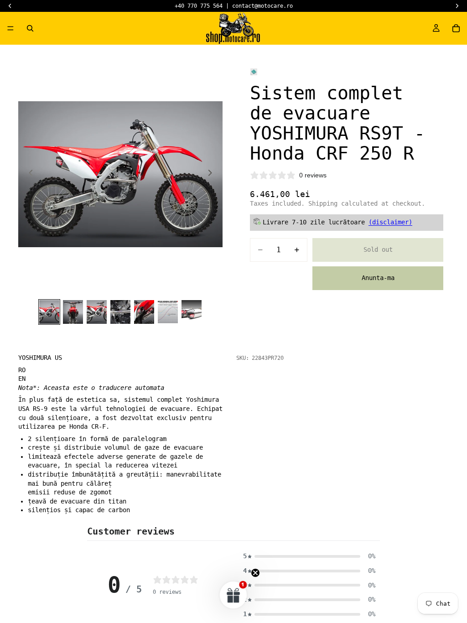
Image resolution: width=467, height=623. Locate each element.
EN (22, 378)
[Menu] (10, 28)
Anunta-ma (378, 277)
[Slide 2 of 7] (73, 312)
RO (22, 370)
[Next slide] (212, 174)
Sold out (378, 249)
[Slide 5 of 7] (144, 312)
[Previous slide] (28, 174)
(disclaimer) (390, 222)
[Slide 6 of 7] (168, 312)
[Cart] (456, 28)
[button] (309, 556)
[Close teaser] (255, 572)
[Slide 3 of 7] (97, 312)
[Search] (30, 28)
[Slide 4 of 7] (120, 312)
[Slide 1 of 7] (49, 312)
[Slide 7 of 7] (192, 312)
